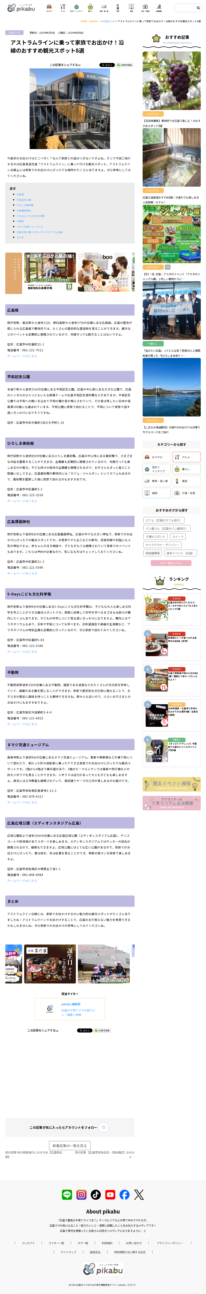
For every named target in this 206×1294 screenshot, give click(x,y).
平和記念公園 (24, 199)
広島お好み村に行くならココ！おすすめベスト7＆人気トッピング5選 (183, 605)
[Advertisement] (70, 1075)
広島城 (20, 194)
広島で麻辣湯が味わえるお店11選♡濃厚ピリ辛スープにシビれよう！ (183, 676)
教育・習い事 (160, 481)
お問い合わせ (134, 1243)
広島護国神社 (24, 210)
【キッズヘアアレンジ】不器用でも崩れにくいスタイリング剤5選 (182, 747)
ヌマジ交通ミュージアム (30, 226)
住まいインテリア (158, 469)
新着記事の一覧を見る (70, 1145)
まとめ (20, 237)
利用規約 (107, 1243)
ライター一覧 (56, 1243)
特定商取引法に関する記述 (129, 1252)
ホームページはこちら (22, 356)
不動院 (20, 221)
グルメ (186, 457)
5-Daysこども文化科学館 (30, 216)
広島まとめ (14, 32)
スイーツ (177, 536)
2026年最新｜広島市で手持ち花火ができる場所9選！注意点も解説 (183, 711)
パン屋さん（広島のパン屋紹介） (167, 528)
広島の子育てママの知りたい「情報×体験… (78, 1012)
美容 (184, 481)
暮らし (186, 469)
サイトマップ (68, 1252)
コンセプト (28, 1243)
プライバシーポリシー (170, 1243)
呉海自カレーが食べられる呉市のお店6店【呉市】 (182, 639)
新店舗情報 (153, 553)
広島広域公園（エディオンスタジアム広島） (41, 232)
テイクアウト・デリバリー (162, 545)
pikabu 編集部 (70, 1004)
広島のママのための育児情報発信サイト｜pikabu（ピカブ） (106, 1284)
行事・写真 (188, 493)
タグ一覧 (83, 1243)
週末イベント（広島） (181, 553)
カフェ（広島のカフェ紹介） (164, 520)
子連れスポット (155, 536)
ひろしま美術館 (25, 205)
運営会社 (95, 1252)
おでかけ (157, 457)
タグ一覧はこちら (171, 563)
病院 (154, 493)
